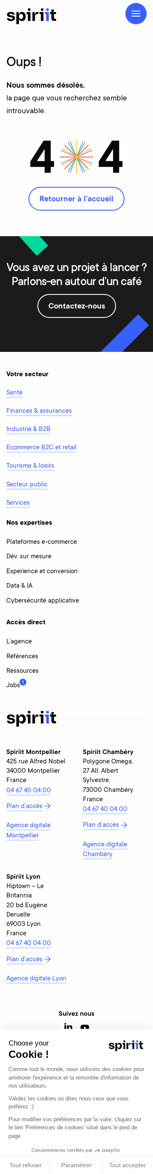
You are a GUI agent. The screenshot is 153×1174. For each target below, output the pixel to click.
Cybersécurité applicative (42, 601)
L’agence (19, 642)
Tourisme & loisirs (30, 466)
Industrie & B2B (28, 429)
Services (18, 503)
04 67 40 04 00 (28, 790)
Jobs (13, 684)
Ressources (22, 671)
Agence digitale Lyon (36, 979)
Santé (14, 393)
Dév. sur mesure (28, 556)
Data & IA (19, 586)
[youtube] (85, 1028)
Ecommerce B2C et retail (41, 447)
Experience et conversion (42, 571)
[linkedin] (69, 1028)
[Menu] (136, 13)
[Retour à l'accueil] (31, 16)
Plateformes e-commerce (41, 542)
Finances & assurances (39, 411)
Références (22, 656)
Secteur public (27, 484)
